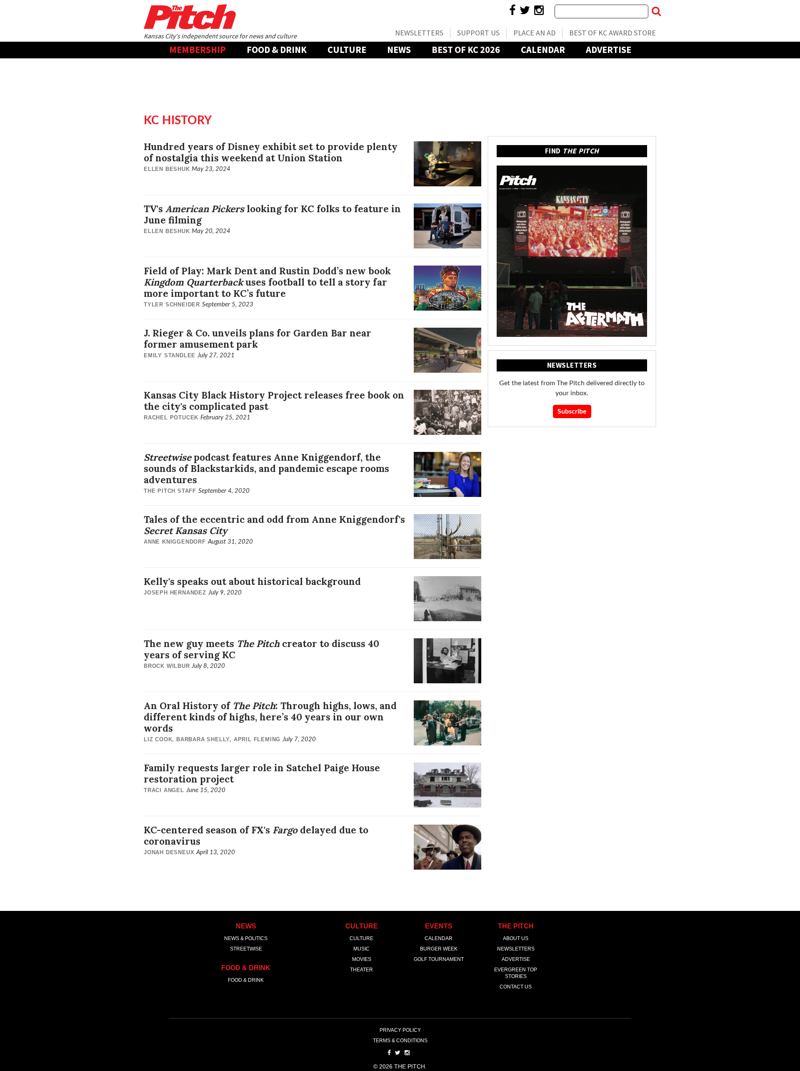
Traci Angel (164, 790)
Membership (197, 49)
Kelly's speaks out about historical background (252, 581)
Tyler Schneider (172, 304)
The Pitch (190, 16)
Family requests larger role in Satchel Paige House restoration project (262, 773)
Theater (361, 970)
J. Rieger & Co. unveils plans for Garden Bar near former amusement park (257, 338)
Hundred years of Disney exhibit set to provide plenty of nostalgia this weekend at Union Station (271, 152)
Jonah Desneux (169, 852)
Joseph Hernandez (175, 592)
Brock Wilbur (167, 666)
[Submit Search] (656, 11)
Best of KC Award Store (612, 33)
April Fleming (257, 739)
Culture (347, 49)
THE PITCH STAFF (170, 491)
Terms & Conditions (400, 1040)
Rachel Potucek (171, 417)
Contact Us (516, 987)
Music (361, 949)
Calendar (543, 49)
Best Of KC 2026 (466, 49)
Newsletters (419, 33)
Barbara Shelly (203, 739)
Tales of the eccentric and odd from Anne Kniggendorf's (274, 525)
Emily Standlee (169, 355)
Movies (361, 959)
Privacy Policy (400, 1030)
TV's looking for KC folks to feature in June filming (272, 214)
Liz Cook (158, 739)
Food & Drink (277, 49)
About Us (515, 938)
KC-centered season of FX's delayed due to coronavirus (256, 835)
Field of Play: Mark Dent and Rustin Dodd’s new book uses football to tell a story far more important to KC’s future (267, 282)
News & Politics (246, 938)
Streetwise (246, 949)
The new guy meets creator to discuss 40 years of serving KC (261, 649)
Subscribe (572, 411)
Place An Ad (534, 33)
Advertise (608, 49)
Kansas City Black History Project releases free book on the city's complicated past (274, 400)
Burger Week (439, 949)
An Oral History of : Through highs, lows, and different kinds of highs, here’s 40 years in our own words (270, 717)
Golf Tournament (439, 959)
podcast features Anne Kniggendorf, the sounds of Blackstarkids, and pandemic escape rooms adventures (266, 468)
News (399, 49)
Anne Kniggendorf (175, 542)
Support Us (478, 33)
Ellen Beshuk (167, 169)
